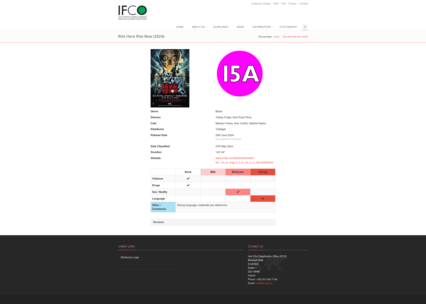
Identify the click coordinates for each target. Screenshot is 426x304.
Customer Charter (260, 3)
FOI (284, 3)
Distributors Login (130, 257)
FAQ (276, 3)
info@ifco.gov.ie (263, 283)
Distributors (261, 26)
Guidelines (220, 26)
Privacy (293, 3)
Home (180, 26)
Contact (304, 3)
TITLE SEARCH (288, 26)
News (240, 26)
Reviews (158, 222)
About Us (198, 26)
